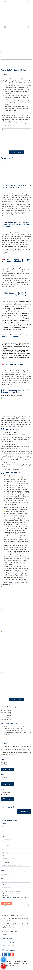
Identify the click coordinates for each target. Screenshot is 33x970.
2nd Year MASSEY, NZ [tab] (7, 714)
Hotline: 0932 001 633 (8, 927)
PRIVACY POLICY (8, 946)
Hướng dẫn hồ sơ (8, 942)
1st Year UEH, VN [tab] (6, 710)
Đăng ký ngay (7, 769)
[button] (16, 391)
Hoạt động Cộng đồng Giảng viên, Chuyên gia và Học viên (16, 391)
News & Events (7, 938)
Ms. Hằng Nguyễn (7, 582)
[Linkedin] (8, 954)
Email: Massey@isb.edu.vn (9, 931)
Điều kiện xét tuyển (12, 429)
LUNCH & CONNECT (7, 417)
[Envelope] (12, 954)
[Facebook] (4, 954)
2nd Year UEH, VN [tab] (6, 712)
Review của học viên (12, 473)
